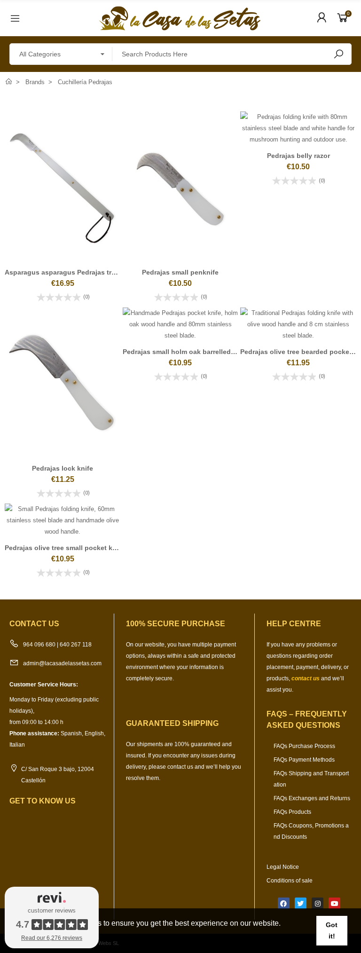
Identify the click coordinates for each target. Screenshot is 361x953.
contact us (305, 678)
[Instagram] (317, 903)
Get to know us (42, 801)
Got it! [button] (331, 930)
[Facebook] (284, 903)
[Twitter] (300, 903)
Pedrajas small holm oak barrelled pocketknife (197, 351)
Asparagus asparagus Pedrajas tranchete (71, 272)
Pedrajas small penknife (180, 272)
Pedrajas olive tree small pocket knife (65, 547)
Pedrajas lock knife (62, 468)
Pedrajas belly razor (298, 155)
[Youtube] (334, 903)
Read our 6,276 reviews (51, 938)
